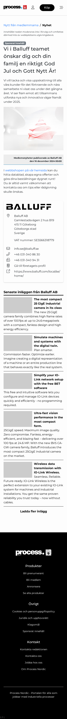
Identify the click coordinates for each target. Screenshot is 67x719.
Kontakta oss (33, 656)
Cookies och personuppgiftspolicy (33, 611)
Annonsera (33, 586)
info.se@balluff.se (26, 248)
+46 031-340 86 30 (27, 254)
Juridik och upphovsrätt (33, 618)
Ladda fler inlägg (33, 511)
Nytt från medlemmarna (21, 25)
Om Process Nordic (33, 669)
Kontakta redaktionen (33, 649)
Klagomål (34, 624)
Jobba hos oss (33, 662)
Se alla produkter (33, 593)
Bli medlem (33, 580)
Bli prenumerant (33, 573)
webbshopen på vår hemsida (26, 170)
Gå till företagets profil (30, 266)
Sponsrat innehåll (33, 631)
